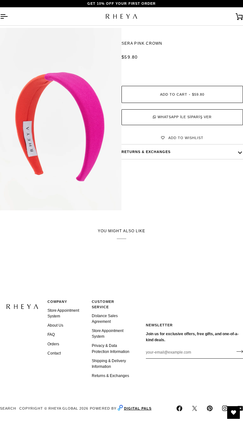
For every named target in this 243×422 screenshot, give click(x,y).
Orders (53, 344)
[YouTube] (240, 408)
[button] (22, 300)
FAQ (51, 334)
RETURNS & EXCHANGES (146, 152)
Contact (54, 353)
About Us (55, 325)
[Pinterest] (210, 408)
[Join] (238, 352)
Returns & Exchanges (110, 376)
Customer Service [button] (103, 304)
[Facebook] (179, 408)
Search (8, 408)
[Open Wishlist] (233, 412)
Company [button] (57, 302)
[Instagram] (225, 408)
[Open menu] (9, 16)
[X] (194, 408)
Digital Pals (138, 408)
